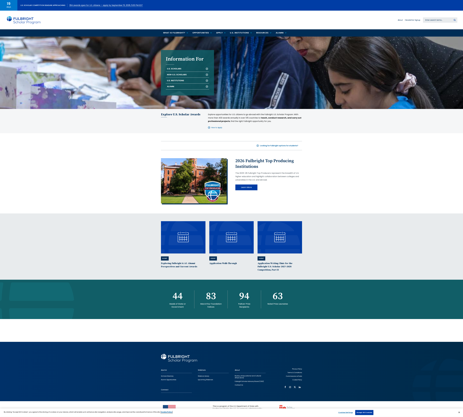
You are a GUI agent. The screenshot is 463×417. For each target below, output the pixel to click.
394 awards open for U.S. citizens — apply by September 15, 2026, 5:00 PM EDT (106, 5)
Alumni (170, 86)
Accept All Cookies (364, 412)
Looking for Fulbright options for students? (279, 145)
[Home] (24, 19)
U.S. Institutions (175, 80)
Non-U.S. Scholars (177, 74)
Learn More (246, 187)
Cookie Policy (166, 412)
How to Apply (216, 127)
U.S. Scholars (174, 68)
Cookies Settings (345, 412)
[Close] (459, 412)
